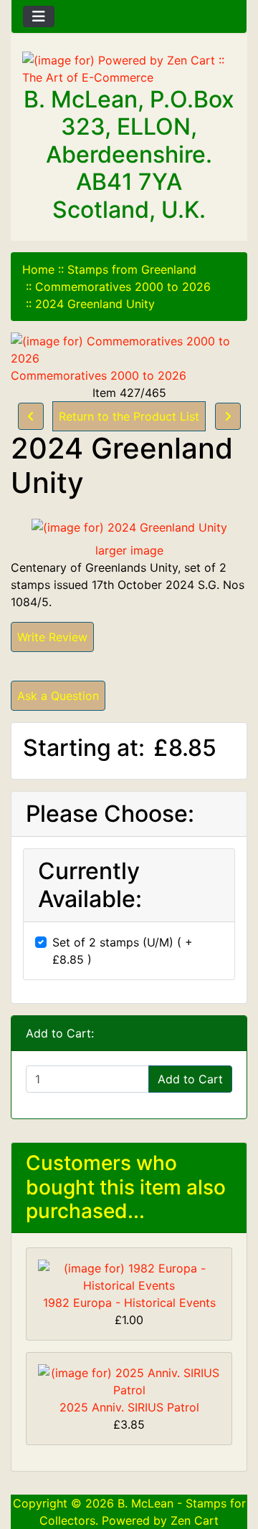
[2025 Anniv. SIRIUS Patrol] (129, 1380)
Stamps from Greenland (131, 269)
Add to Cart (190, 1079)
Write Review (52, 637)
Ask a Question (58, 696)
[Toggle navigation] (38, 16)
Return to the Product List (129, 416)
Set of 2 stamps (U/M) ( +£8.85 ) (122, 951)
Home (38, 269)
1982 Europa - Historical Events (129, 1302)
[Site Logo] (129, 69)
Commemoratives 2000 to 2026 (123, 286)
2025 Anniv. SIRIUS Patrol (129, 1407)
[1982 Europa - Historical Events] (129, 1275)
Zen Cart (195, 1520)
